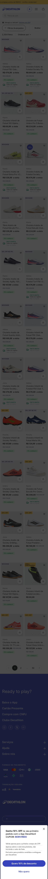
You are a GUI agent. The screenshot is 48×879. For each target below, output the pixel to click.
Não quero (24, 871)
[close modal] (43, 829)
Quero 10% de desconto (23, 863)
